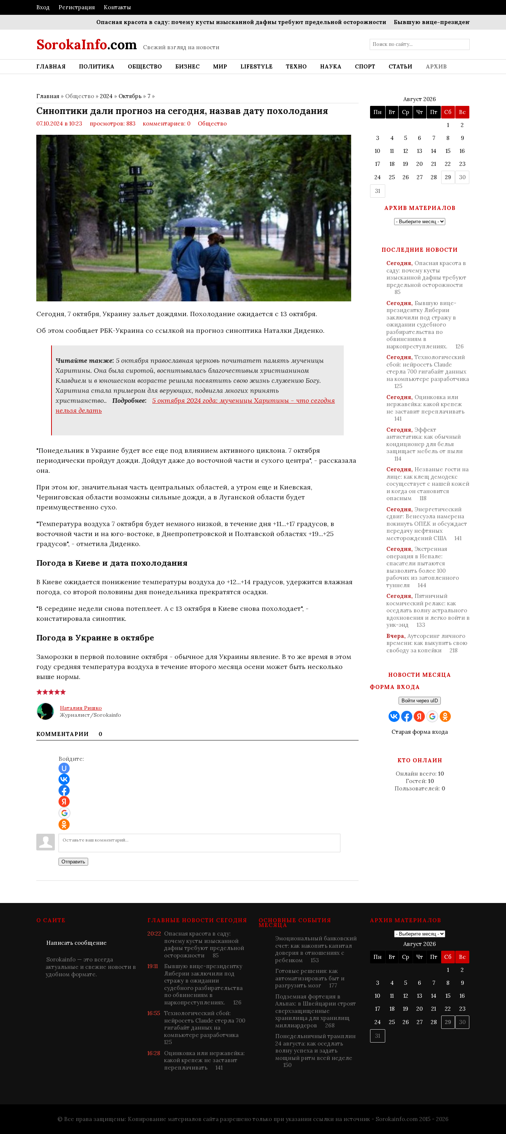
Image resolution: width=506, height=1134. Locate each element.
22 (448, 163)
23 (462, 163)
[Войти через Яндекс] (64, 801)
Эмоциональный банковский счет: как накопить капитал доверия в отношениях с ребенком (316, 949)
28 (434, 177)
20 (419, 163)
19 (405, 163)
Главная (47, 96)
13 (419, 150)
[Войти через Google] (64, 813)
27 (420, 177)
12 (405, 150)
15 (448, 150)
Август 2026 (419, 99)
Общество (212, 123)
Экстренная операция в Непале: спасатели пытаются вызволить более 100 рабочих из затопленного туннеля (422, 567)
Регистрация (77, 7)
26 (406, 177)
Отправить (73, 861)
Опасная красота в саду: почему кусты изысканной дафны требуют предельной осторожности (221, 22)
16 (462, 150)
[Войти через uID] (64, 768)
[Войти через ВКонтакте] (64, 779)
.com (86, 44)
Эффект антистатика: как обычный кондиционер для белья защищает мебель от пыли (424, 444)
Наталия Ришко (81, 708)
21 (433, 163)
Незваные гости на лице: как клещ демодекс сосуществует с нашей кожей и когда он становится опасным (427, 484)
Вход (43, 7)
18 (392, 163)
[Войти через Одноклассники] (64, 824)
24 (377, 177)
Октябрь (130, 96)
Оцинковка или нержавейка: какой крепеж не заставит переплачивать (425, 408)
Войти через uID (420, 700)
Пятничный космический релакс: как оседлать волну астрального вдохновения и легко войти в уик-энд (428, 610)
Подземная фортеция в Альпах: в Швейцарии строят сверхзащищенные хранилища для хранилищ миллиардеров (315, 1011)
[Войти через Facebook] (64, 790)
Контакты (117, 7)
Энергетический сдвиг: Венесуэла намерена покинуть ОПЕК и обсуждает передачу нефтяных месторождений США (426, 524)
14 (433, 150)
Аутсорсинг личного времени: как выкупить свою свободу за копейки (426, 643)
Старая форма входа (420, 731)
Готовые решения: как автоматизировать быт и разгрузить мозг (309, 978)
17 (377, 163)
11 (392, 150)
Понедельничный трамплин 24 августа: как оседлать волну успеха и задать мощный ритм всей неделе (315, 1050)
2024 (106, 96)
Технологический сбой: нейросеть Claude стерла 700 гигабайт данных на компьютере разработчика (427, 371)
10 (377, 150)
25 (392, 177)
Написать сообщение (76, 942)
